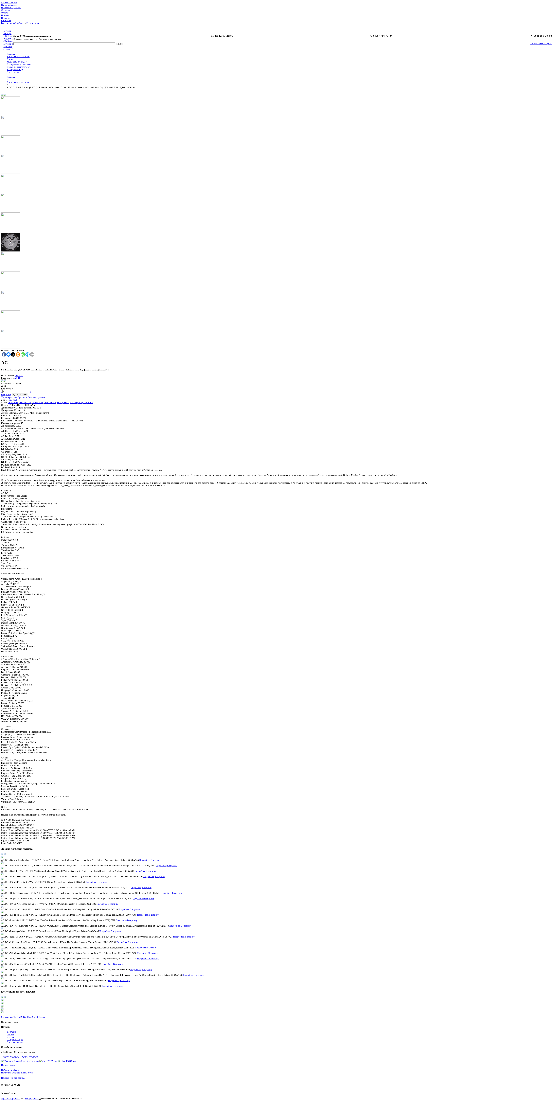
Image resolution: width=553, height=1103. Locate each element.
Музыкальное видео (17, 61)
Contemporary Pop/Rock (81, 402)
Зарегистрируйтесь (10, 1098)
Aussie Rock (50, 402)
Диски (10, 59)
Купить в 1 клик (20, 394)
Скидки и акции (9, 5)
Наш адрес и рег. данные (13, 1078)
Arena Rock (37, 402)
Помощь (5, 15)
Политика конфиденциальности (17, 1072)
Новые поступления (11, 7)
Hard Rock (13, 402)
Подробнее (144, 860)
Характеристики (9, 397)
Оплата (4, 13)
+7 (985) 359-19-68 (29, 1057)
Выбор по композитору (18, 67)
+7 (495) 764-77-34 (10, 1057)
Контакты (6, 20)
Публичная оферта (10, 1070)
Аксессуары (13, 72)
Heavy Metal (63, 402)
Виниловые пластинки (18, 56)
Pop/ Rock (12, 400)
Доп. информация (36, 397)
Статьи (10, 1037)
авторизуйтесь (32, 1098)
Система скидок (9, 2)
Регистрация (32, 23)
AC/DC (19, 375)
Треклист (22, 397)
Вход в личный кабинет (13, 23)
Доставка (5, 10)
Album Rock (25, 402)
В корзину (6, 394)
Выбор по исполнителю (19, 64)
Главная (11, 54)
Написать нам (8, 1065)
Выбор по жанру (15, 69)
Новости (5, 18)
